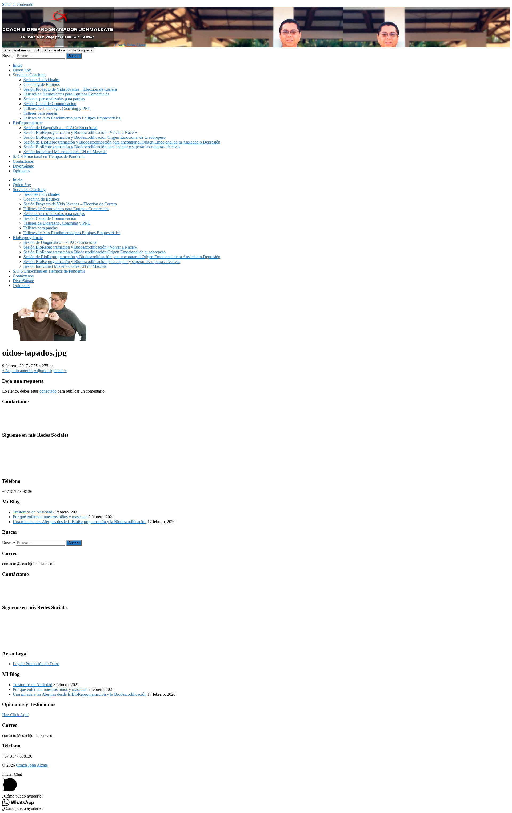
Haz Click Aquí (15, 714)
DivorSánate (23, 166)
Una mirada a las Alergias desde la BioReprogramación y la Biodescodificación (79, 521)
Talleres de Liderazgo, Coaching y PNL (57, 108)
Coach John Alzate (32, 765)
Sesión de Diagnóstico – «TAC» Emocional (60, 127)
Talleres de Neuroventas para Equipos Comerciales (66, 94)
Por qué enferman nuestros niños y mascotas (50, 517)
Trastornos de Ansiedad (32, 512)
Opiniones (21, 171)
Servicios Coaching (29, 75)
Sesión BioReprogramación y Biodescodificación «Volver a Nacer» (80, 132)
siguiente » (50, 370)
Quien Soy (22, 70)
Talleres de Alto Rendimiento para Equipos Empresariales (71, 118)
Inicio (17, 65)
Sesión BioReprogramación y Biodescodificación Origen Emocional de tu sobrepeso (94, 137)
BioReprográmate (28, 123)
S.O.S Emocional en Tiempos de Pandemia (49, 156)
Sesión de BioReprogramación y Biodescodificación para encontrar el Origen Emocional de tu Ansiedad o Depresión (121, 142)
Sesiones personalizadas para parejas (54, 99)
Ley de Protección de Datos (36, 663)
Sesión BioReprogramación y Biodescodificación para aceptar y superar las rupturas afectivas (101, 147)
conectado (48, 391)
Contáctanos (23, 161)
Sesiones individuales (41, 79)
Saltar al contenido (17, 4)
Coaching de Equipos (41, 84)
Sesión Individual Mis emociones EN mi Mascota (65, 151)
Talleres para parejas (40, 113)
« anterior (17, 370)
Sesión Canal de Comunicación (49, 103)
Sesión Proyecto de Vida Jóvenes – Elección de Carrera (70, 89)
